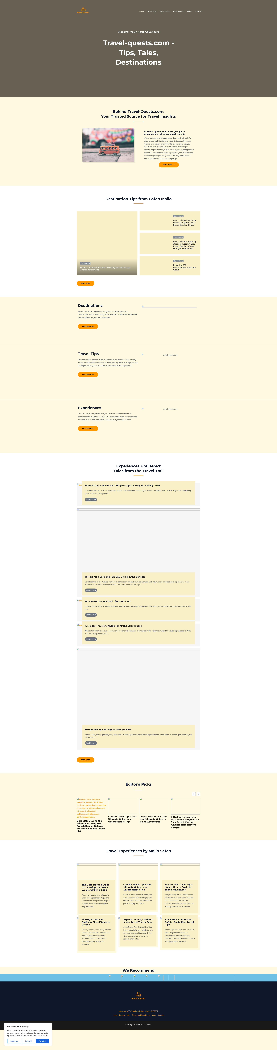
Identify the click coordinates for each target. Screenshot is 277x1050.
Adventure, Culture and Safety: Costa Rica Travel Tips (179, 922)
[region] (28, 1034)
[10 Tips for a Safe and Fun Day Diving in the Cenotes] (138, 543)
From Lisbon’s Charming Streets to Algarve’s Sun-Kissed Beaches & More (184, 222)
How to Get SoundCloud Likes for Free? (108, 601)
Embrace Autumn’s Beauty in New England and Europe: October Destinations (105, 268)
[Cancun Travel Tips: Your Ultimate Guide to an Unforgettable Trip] (138, 874)
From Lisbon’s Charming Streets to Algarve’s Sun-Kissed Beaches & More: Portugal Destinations (184, 245)
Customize (14, 1041)
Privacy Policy (124, 1015)
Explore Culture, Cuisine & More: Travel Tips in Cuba (138, 920)
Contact (199, 11)
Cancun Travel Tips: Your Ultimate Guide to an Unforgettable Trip (122, 819)
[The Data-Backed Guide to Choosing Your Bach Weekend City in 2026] (96, 874)
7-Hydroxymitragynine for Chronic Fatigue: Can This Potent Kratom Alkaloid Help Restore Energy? (185, 822)
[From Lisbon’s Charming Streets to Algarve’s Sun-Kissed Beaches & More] (155, 220)
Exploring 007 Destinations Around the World (184, 267)
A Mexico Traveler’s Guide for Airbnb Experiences (113, 626)
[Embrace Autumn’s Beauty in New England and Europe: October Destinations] (107, 243)
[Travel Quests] (83, 11)
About (189, 11)
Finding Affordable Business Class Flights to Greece (96, 922)
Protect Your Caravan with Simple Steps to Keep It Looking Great (122, 485)
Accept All (42, 1041)
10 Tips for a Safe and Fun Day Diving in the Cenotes (115, 577)
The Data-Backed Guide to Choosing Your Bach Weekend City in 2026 (95, 887)
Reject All (28, 1041)
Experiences (165, 11)
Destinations (178, 11)
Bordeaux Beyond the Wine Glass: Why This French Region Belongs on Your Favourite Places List (91, 826)
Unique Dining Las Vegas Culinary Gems (108, 729)
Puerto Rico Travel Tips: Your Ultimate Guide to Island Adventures (153, 819)
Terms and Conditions (141, 1015)
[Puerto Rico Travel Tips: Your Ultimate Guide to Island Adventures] (180, 874)
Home (141, 11)
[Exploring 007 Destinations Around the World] (155, 265)
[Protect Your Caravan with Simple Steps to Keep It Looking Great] (81, 485)
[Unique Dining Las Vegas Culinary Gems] (138, 689)
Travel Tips (151, 11)
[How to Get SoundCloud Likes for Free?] (81, 600)
